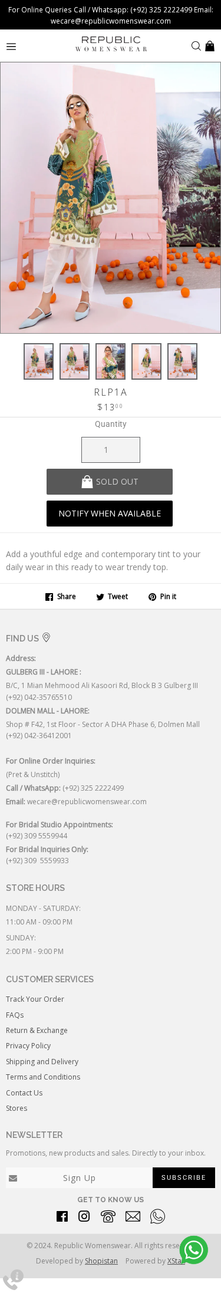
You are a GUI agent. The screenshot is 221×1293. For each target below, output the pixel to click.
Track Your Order (35, 999)
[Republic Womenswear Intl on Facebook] (62, 1218)
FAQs (15, 1015)
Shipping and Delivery (42, 1062)
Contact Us (24, 1093)
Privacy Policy (28, 1046)
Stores (16, 1108)
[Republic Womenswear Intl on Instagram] (84, 1218)
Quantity (111, 424)
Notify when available (109, 513)
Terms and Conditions (43, 1077)
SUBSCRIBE (183, 1178)
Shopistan (101, 1261)
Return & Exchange (37, 1030)
